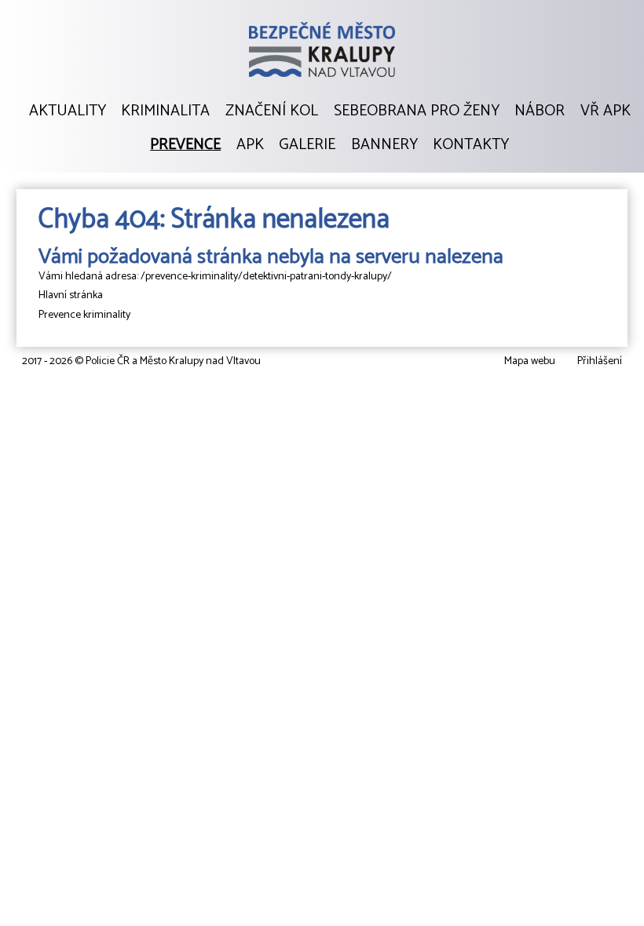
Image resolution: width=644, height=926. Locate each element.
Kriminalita (165, 111)
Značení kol (271, 111)
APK (250, 145)
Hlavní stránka (70, 295)
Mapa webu (529, 361)
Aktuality (67, 111)
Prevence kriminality (84, 315)
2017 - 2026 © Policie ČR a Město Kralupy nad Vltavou (141, 361)
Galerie (307, 145)
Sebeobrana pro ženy (416, 111)
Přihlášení (599, 361)
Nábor (539, 111)
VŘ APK (605, 111)
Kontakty (471, 145)
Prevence (185, 145)
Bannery (384, 145)
